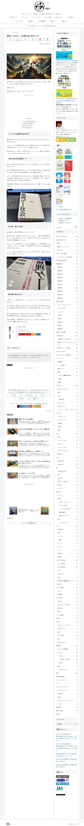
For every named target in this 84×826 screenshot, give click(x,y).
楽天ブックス (21, 334)
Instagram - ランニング (65, 222)
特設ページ (59, 109)
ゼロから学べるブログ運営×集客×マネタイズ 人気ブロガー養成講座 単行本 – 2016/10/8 (66, 100)
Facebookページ (63, 220)
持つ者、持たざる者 (27, 125)
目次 (27, 118)
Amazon (33, 334)
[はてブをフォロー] (24, 406)
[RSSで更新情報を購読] (39, 406)
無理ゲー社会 (10, 87)
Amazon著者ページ (66, 209)
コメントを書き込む (29, 523)
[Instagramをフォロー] (27, 406)
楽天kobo (28, 334)
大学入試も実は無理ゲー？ (29, 123)
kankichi (70, 111)
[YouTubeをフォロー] (30, 406)
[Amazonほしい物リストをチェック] (33, 406)
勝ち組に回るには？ (27, 127)
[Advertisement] (29, 48)
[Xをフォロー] (18, 406)
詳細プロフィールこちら (62, 136)
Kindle (38, 334)
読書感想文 (10, 364)
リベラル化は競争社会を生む (29, 121)
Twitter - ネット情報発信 (65, 218)
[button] (47, 39)
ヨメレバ (24, 329)
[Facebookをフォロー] (21, 406)
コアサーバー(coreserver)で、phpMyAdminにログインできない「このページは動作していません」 (66, 736)
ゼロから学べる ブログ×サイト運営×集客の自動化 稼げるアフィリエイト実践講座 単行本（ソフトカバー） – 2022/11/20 (67, 62)
